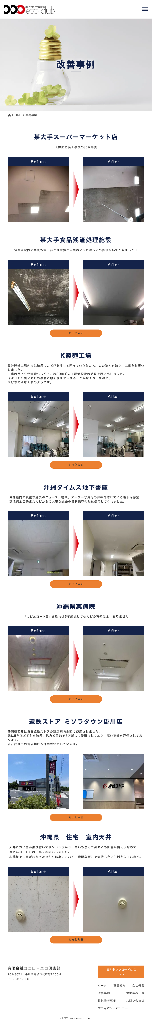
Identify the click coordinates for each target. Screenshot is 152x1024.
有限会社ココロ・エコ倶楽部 (34, 968)
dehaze (145, 9)
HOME (17, 115)
